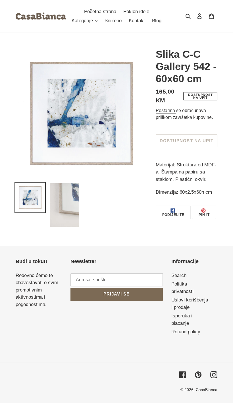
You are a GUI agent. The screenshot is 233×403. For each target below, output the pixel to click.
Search (178, 275)
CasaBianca (206, 389)
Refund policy (185, 331)
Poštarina (166, 110)
